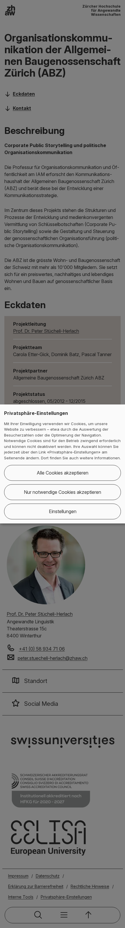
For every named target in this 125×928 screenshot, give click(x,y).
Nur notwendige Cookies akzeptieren (62, 492)
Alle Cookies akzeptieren (62, 473)
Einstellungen (62, 512)
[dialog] (62, 463)
